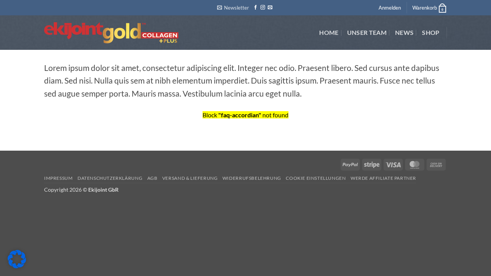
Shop (430, 32)
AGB (152, 178)
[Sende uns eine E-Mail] (270, 7)
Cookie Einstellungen (316, 178)
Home (328, 32)
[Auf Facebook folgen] (255, 7)
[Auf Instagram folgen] (262, 7)
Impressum (58, 178)
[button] (233, 7)
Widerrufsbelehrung (251, 178)
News (404, 32)
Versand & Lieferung (190, 178)
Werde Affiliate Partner (383, 178)
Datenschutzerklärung (109, 178)
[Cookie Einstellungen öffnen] (17, 265)
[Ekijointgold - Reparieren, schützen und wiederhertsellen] (112, 32)
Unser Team (367, 32)
